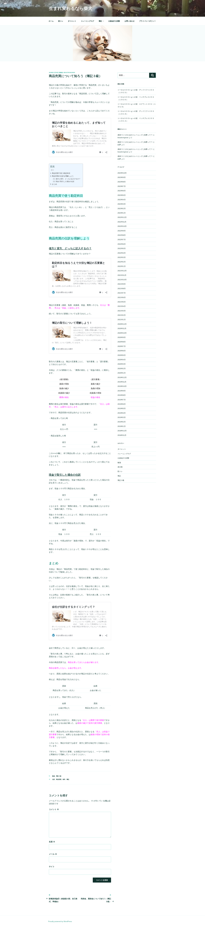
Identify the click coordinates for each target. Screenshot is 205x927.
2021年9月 (122, 284)
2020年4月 (122, 360)
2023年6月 (122, 191)
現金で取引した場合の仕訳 (65, 181)
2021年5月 (122, 302)
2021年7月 (122, 293)
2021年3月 (122, 311)
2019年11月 (122, 382)
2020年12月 (122, 324)
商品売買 (58, 779)
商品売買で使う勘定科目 (61, 173)
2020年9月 (122, 337)
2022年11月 (122, 222)
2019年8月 (122, 395)
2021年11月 (122, 275)
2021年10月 (122, 280)
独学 (64, 779)
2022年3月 (122, 257)
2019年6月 (122, 404)
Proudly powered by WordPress (60, 921)
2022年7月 (122, 239)
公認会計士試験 (114, 21)
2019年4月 (122, 413)
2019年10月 (122, 386)
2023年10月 (122, 173)
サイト (52, 867)
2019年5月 (122, 408)
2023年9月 (122, 177)
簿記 (100, 21)
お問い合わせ (130, 21)
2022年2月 (122, 262)
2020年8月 (122, 342)
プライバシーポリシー (147, 21)
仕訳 (53, 779)
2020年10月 (122, 333)
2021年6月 (122, 297)
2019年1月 (122, 426)
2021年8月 (122, 288)
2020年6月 (122, 351)
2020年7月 (122, 346)
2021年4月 (122, 306)
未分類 (120, 467)
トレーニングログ (87, 21)
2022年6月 (122, 244)
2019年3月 (122, 417)
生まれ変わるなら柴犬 (70, 8)
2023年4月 (122, 200)
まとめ (54, 184)
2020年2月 (122, 368)
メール (53, 854)
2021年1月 (122, 319)
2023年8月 (122, 182)
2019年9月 (122, 391)
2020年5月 (122, 355)
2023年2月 (122, 208)
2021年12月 (122, 271)
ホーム (51, 21)
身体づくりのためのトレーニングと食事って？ (135, 135)
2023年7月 (122, 186)
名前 (52, 842)
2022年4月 (122, 253)
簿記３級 (58, 776)
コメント (54, 809)
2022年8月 (122, 235)
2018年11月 (122, 435)
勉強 (53, 776)
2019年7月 (122, 400)
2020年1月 (122, 373)
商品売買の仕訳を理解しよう (63, 176)
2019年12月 (122, 377)
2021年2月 (122, 315)
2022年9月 (122, 231)
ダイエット (72, 21)
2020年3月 (122, 364)
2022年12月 (122, 217)
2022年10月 (122, 226)
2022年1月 (122, 266)
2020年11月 (122, 328)
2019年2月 (122, 422)
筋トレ (60, 21)
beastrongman (69, 72)
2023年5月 (122, 195)
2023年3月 (122, 204)
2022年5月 (122, 248)
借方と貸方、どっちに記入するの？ (68, 179)
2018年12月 (122, 431)
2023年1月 (122, 213)
